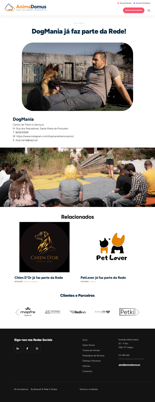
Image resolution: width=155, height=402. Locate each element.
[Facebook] (27, 348)
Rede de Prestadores (133, 10)
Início (84, 340)
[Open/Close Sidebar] (147, 10)
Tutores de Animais (91, 350)
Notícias (81, 23)
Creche (93, 282)
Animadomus (22, 389)
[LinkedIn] (17, 348)
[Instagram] (37, 348)
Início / (76, 23)
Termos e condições (89, 389)
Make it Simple (50, 389)
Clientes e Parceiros (91, 361)
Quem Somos (88, 345)
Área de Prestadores (143, 3)
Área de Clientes (125, 3)
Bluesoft (37, 389)
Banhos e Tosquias (31, 282)
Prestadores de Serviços (93, 355)
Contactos (87, 371)
